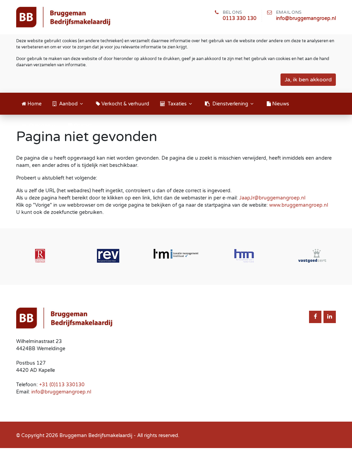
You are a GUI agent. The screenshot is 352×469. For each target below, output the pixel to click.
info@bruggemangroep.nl (306, 18)
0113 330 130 (239, 18)
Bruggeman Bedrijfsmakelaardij (95, 435)
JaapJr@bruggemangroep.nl (272, 198)
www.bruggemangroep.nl (298, 205)
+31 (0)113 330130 (62, 385)
